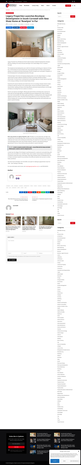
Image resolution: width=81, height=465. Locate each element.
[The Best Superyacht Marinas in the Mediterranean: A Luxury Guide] (33, 452)
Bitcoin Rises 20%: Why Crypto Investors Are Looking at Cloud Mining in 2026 (44, 446)
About (48, 5)
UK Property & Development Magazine (27, 463)
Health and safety (60, 105)
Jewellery (59, 131)
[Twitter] (2, 68)
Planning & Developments (62, 158)
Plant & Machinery (61, 160)
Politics (58, 164)
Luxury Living (35, 5)
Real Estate (59, 185)
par (10, 187)
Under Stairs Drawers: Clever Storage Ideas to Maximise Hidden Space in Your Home (29, 228)
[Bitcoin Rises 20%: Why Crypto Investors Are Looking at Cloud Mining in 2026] (33, 446)
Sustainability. (60, 202)
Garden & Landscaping (62, 95)
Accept (55, 461)
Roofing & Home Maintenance (63, 188)
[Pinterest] (2, 74)
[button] (78, 451)
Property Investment (61, 177)
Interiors (59, 128)
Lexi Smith (11, 24)
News (42, 5)
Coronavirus (59, 61)
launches (44, 185)
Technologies (60, 205)
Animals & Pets (60, 27)
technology (59, 207)
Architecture (59, 29)
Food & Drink (59, 86)
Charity (58, 56)
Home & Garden (60, 111)
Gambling (59, 92)
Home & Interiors (60, 113)
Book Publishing (60, 40)
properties (14, 187)
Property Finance (60, 175)
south (22, 187)
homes (35, 185)
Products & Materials (61, 169)
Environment (59, 75)
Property (59, 171)
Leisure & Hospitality (61, 137)
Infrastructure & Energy (62, 124)
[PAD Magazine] (11, 5)
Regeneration (60, 186)
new (7, 187)
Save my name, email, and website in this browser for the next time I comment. (24, 256)
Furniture (59, 90)
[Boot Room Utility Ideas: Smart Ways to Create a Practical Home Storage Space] (13, 220)
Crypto (58, 65)
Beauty (58, 37)
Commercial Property (61, 58)
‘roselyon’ (8, 185)
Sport (58, 196)
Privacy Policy (15, 451)
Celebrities (59, 50)
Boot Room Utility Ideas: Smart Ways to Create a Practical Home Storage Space (13, 228)
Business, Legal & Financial (62, 46)
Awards (58, 35)
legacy (49, 185)
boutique (16, 185)
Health (58, 101)
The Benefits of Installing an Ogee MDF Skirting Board (45, 227)
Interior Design (60, 126)
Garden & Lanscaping (61, 97)
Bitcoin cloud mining (61, 39)
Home (20, 5)
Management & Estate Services (63, 143)
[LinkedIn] (2, 71)
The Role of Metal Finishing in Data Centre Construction (43, 440)
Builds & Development (61, 42)
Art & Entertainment (61, 31)
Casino (58, 48)
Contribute (11, 1)
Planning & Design (61, 156)
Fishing (58, 84)
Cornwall (21, 185)
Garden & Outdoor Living (62, 99)
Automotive (59, 33)
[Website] (18, 178)
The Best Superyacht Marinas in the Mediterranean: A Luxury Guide (43, 452)
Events (58, 76)
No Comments (21, 24)
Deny (64, 461)
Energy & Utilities (60, 73)
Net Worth (59, 150)
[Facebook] (2, 65)
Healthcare (59, 107)
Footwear (59, 88)
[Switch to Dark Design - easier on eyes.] (72, 5)
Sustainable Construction (62, 204)
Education (59, 69)
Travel (58, 213)
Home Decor (59, 114)
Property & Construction (62, 173)
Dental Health (60, 67)
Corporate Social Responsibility (63, 63)
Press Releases (60, 166)
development (26, 185)
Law (58, 135)
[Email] (2, 80)
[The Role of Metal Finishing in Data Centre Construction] (33, 441)
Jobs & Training (60, 133)
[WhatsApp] (2, 77)
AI (57, 25)
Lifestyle (59, 139)
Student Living (60, 200)
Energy (58, 71)
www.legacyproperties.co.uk (32, 166)
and (12, 185)
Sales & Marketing (61, 190)
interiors (39, 185)
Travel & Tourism (60, 215)
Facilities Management (61, 78)
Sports (58, 198)
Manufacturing (60, 145)
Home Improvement (61, 116)
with (25, 187)
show (19, 187)
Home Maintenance (61, 118)
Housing (59, 122)
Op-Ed (58, 154)
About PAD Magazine (18, 1)
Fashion (58, 80)
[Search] (74, 5)
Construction (59, 59)
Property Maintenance (61, 179)
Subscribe (68, 5)
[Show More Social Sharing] (35, 27)
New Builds (26, 5)
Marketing (59, 147)
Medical (59, 149)
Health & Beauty (60, 103)
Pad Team (25, 1)
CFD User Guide (60, 54)
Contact (54, 5)
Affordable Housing (61, 23)
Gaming (59, 94)
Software (59, 194)
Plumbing (59, 162)
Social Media (59, 192)
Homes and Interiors (61, 120)
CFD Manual (59, 52)
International (60, 130)
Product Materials (60, 167)
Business (59, 44)
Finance (58, 82)
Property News (60, 181)
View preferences (74, 461)
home (32, 185)
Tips (58, 209)
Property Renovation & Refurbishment (65, 183)
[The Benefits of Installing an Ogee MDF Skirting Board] (46, 220)
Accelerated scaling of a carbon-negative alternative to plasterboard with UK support (44, 435)
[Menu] (6, 1)
